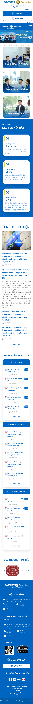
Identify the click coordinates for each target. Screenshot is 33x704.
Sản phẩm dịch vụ (15, 112)
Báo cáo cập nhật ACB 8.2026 (15, 518)
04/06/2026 (13, 469)
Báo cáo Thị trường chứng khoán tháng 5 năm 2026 (14, 464)
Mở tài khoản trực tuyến (14, 198)
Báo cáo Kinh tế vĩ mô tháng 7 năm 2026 (15, 444)
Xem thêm (16, 185)
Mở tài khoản (19, 13)
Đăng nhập (19, 18)
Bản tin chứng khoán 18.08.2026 (14, 398)
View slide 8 (21, 45)
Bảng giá (28, 9)
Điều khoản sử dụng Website (17, 686)
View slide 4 (11, 45)
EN (31, 22)
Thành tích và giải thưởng (17, 114)
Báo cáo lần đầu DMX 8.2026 (15, 500)
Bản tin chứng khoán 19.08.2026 (14, 389)
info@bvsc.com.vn (11, 609)
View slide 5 (14, 45)
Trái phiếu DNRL (11, 170)
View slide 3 (9, 45)
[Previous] (3, 37)
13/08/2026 (13, 522)
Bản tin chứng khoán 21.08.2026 (14, 370)
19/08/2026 (13, 393)
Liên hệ (17, 690)
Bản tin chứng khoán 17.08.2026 (14, 407)
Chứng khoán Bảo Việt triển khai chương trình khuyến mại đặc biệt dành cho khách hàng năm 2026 (16, 157)
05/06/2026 (13, 458)
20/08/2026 (13, 384)
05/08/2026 (13, 439)
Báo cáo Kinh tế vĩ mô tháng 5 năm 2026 (15, 454)
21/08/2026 (7, 265)
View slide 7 (18, 45)
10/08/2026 (13, 541)
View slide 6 (16, 45)
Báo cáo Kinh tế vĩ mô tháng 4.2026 (15, 474)
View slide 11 (28, 45)
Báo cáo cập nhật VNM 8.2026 (15, 509)
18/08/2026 (7, 323)
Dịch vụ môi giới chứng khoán (16, 67)
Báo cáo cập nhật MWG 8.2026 (16, 528)
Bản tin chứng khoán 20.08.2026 (14, 380)
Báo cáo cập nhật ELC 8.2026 (15, 537)
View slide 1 (4, 45)
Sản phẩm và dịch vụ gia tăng (18, 90)
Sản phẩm (6, 124)
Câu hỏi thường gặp (16, 117)
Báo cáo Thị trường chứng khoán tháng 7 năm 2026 (14, 434)
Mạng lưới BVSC (17, 688)
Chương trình (10, 144)
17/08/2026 (7, 339)
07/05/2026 (13, 478)
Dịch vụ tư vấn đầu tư (15, 92)
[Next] (30, 37)
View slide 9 (23, 45)
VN (28, 22)
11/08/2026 (13, 532)
